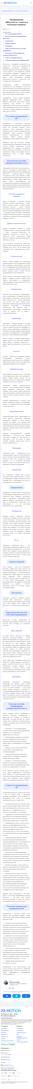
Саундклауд (21, 1021)
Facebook (24, 1020)
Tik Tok (2, 1020)
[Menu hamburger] (1, 2)
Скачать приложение (22, 1042)
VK (5, 1020)
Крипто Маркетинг (5, 1024)
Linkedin (19, 1023)
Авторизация (20, 1028)
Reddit (8, 1023)
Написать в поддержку (7, 1068)
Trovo (23, 1023)
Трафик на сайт (27, 1021)
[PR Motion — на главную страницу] (10, 3)
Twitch (20, 1020)
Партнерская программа (7, 1040)
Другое (15, 1024)
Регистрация (20, 1030)
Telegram (13, 1020)
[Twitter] (10, 988)
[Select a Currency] (31, 3)
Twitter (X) (29, 1020)
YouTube (8, 1020)
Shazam (12, 1024)
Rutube (17, 1020)
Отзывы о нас (4, 1036)
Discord (12, 1023)
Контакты (3, 1032)
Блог (18, 1034)
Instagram (30, 1019)
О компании (4, 1028)
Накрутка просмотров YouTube (20, 1019)
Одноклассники (7, 1021)
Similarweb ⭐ (15, 1021)
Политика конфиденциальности (22, 1037)
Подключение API (21, 1032)
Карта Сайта (4, 1034)
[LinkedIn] (13, 988)
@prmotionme (6, 1059)
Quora (15, 1023)
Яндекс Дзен (4, 1023)
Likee (2, 1021)
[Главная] (3, 8)
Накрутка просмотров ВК (7, 1019)
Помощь (3, 1038)
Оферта (19, 1040)
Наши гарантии (5, 1030)
